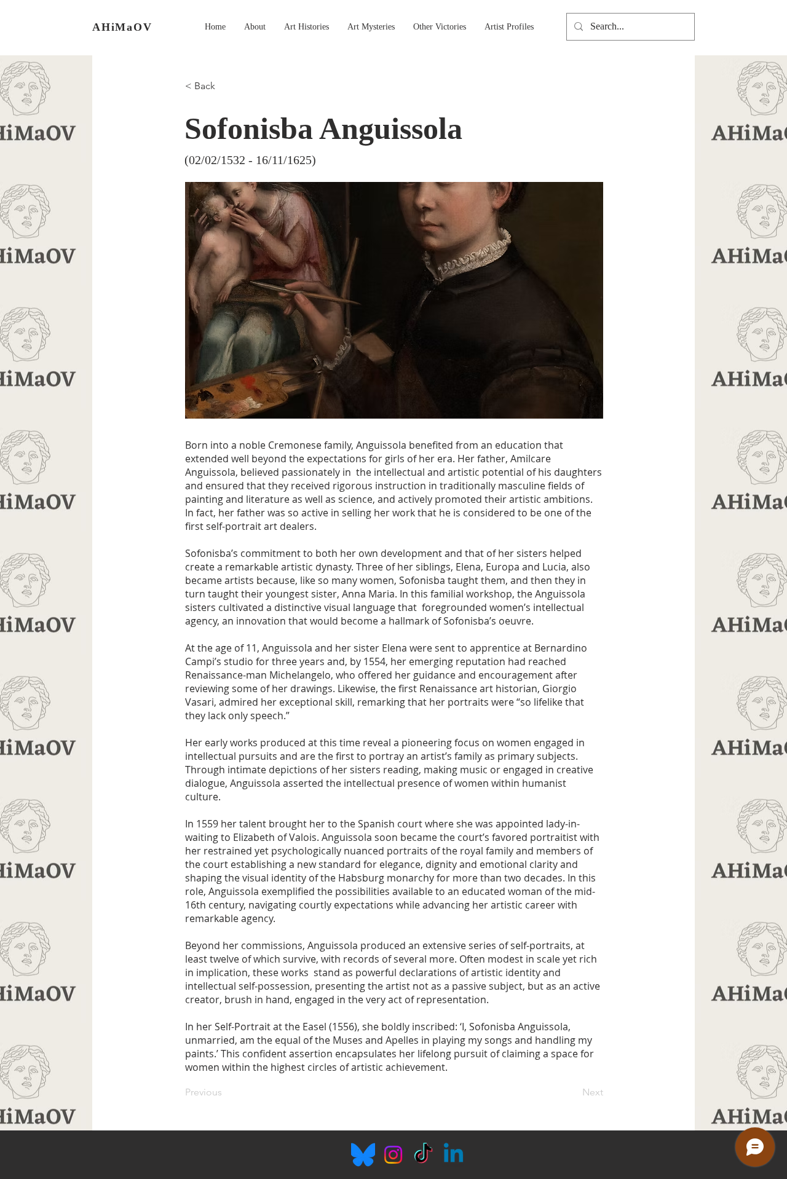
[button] (255, 27)
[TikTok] (423, 1155)
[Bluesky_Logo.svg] (363, 1155)
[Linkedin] (453, 1155)
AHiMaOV (122, 27)
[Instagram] (393, 1155)
